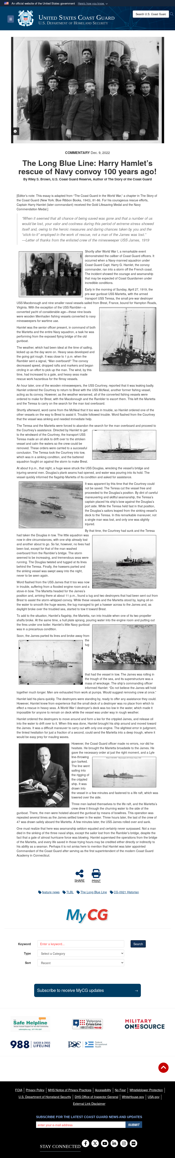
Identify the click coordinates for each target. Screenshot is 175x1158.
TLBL (70, 892)
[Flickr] (133, 1144)
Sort (28, 963)
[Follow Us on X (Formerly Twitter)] (95, 1144)
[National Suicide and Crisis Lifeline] (30, 1044)
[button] (93, 3)
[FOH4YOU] (87, 1044)
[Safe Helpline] (30, 1024)
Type (27, 953)
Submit (134, 1125)
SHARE (79, 880)
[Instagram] (124, 1144)
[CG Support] (145, 1024)
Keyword (24, 944)
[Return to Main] (163, 1070)
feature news (51, 892)
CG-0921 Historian (126, 892)
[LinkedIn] (114, 1144)
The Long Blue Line (93, 892)
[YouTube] (104, 1144)
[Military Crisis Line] (87, 1024)
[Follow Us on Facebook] (85, 1144)
